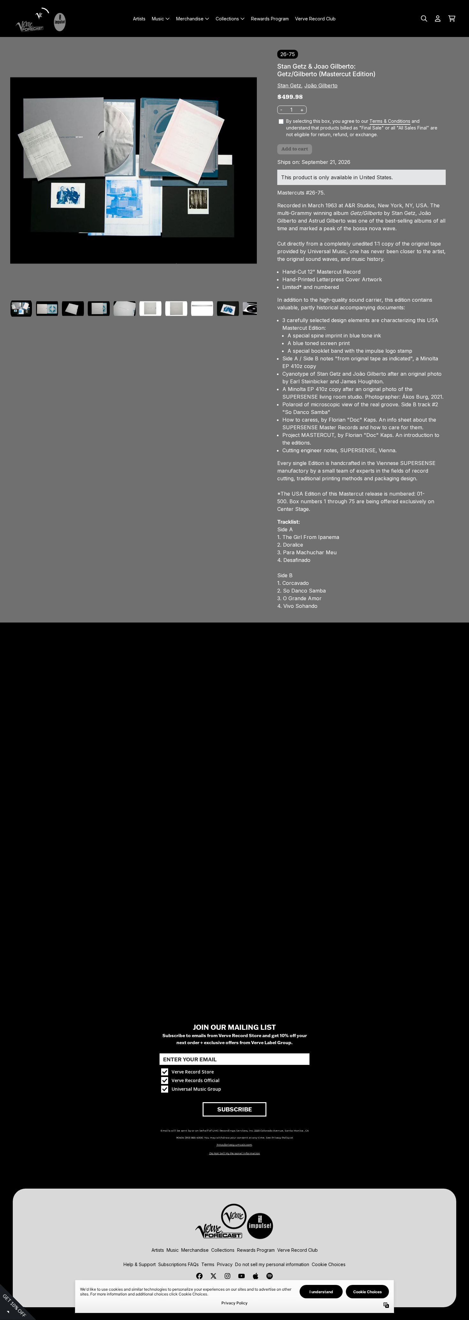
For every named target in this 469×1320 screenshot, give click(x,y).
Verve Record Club (297, 1250)
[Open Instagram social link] (227, 1276)
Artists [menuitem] (139, 18)
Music (173, 1250)
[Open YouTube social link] (241, 1276)
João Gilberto (321, 85)
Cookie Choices (329, 1264)
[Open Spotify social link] (270, 1276)
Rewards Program (256, 1250)
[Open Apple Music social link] (256, 1276)
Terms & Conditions (389, 121)
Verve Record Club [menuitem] (315, 18)
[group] (21, 309)
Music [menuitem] (158, 18)
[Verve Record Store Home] (42, 18)
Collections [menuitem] (227, 18)
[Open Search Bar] (423, 18)
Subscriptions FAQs (178, 1264)
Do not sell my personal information (272, 1264)
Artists (158, 1250)
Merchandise (195, 1250)
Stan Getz (289, 85)
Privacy (225, 1264)
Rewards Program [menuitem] (270, 18)
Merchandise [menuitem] (190, 18)
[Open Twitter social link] (213, 1276)
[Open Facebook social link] (199, 1276)
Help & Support (139, 1264)
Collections (222, 1250)
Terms (207, 1264)
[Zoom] (133, 170)
